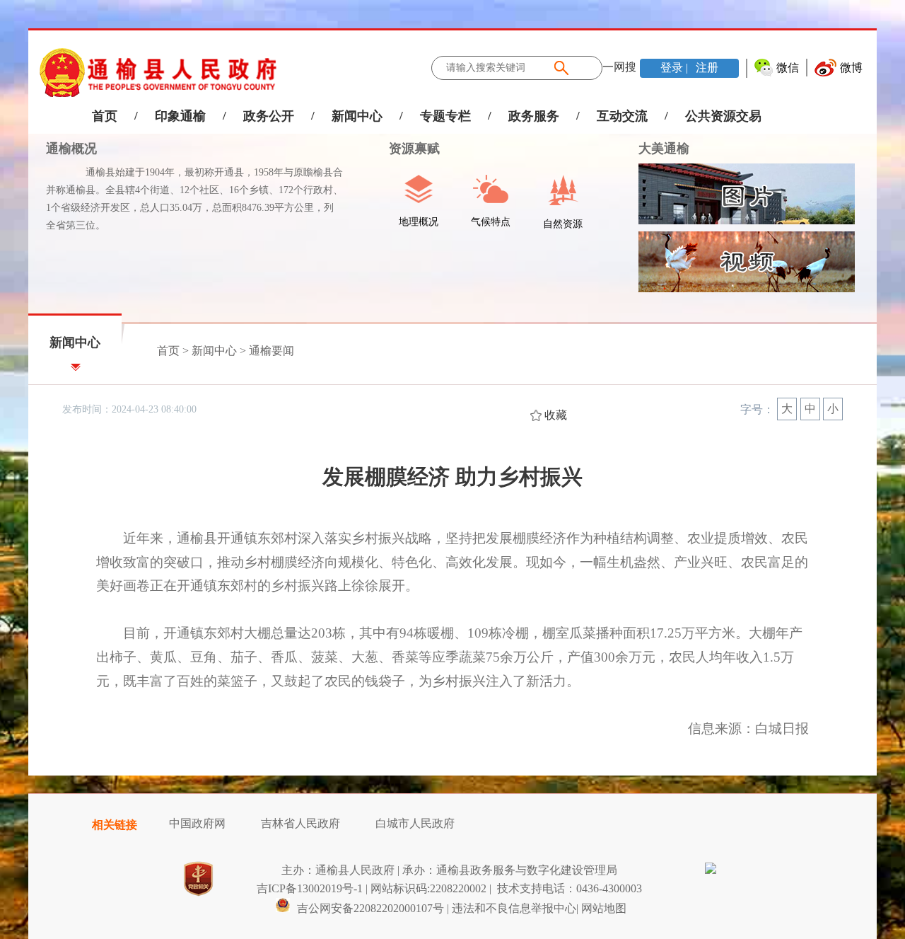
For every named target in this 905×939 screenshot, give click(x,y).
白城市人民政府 (415, 823)
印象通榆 (180, 116)
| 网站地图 (601, 908)
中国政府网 (197, 823)
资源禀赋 (405, 149)
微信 (787, 68)
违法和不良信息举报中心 (514, 908)
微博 (851, 68)
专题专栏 (445, 116)
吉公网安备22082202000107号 (369, 908)
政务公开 (268, 116)
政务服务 (533, 116)
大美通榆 (663, 149)
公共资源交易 (723, 116)
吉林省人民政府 (300, 823)
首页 (104, 116)
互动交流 (622, 116)
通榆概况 (71, 149)
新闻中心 (357, 116)
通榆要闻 (271, 351)
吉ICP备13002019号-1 (310, 888)
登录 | (675, 68)
